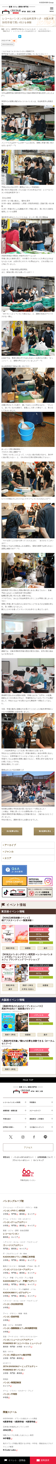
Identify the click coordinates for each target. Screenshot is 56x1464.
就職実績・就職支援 (10, 1110)
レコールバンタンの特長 (11, 1102)
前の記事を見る (45, 831)
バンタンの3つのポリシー (24, 1157)
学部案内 (33, 1102)
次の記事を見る (13, 831)
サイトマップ (38, 1160)
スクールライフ (35, 1110)
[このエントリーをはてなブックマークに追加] (19, 37)
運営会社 (6, 1157)
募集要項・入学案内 (37, 1119)
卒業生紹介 (7, 1119)
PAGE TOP (28, 1080)
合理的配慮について (45, 1157)
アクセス (28, 1147)
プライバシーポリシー (21, 1160)
